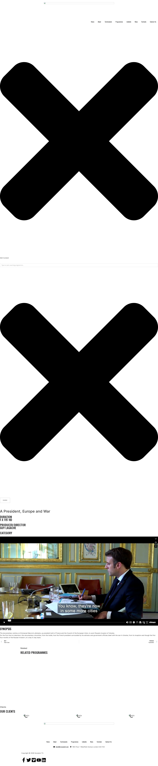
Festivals (143, 22)
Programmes (119, 22)
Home (92, 22)
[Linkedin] (44, 760)
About (99, 22)
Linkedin (129, 22)
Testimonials (108, 22)
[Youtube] (38, 760)
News (136, 22)
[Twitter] (28, 760)
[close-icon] (79, 256)
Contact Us (153, 22)
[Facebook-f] (23, 760)
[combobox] (79, 265)
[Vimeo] (33, 760)
